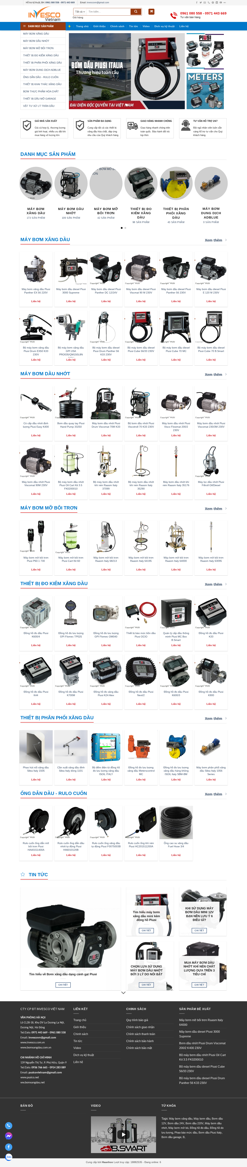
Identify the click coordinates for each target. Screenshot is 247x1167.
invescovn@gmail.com (98, 2)
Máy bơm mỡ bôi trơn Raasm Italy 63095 (211, 559)
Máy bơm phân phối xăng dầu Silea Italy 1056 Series (211, 771)
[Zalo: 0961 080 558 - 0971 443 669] (9, 1157)
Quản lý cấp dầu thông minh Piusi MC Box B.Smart (176, 636)
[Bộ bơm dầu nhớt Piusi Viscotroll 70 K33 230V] (141, 402)
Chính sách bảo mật (139, 1048)
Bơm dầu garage (171, 1137)
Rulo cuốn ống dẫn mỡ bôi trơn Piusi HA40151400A (36, 846)
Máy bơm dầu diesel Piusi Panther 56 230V (176, 291)
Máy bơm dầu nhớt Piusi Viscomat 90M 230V (36, 483)
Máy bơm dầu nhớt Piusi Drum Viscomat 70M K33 (106, 425)
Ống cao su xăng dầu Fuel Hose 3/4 (176, 845)
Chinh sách (117, 26)
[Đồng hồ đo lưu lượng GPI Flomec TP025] (71, 612)
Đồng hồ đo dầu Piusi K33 (211, 635)
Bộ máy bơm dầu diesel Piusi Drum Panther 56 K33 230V (106, 351)
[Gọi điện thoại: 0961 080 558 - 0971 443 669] (9, 1126)
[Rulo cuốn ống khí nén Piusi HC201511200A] (141, 822)
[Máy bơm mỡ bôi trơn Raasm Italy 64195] (141, 537)
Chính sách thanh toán (140, 1034)
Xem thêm (214, 240)
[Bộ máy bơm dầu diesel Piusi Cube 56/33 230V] (141, 327)
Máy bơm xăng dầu (180, 1118)
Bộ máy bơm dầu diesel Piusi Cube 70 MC (176, 349)
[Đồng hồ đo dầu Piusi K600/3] (176, 671)
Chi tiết (63, 985)
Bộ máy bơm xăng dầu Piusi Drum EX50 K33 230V (36, 351)
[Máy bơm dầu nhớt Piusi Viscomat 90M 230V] (36, 461)
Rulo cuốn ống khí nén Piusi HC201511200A (141, 845)
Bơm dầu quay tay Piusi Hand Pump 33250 (70, 425)
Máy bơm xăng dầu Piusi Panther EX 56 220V (36, 291)
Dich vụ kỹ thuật (164, 26)
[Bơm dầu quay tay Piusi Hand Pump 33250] (71, 402)
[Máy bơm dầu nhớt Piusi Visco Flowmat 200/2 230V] (176, 402)
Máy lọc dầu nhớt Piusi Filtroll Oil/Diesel (211, 483)
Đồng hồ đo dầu (199, 1127)
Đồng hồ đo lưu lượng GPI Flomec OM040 (106, 635)
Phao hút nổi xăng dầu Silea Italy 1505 (36, 769)
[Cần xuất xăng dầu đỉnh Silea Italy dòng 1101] (71, 746)
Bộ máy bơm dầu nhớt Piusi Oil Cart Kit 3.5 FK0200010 (71, 485)
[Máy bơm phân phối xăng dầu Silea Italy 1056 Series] (211, 746)
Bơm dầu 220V (194, 1123)
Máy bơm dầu (202, 1118)
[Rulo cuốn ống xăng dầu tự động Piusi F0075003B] (106, 822)
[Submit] (136, 11)
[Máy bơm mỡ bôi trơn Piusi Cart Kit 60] (71, 537)
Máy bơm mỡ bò (178, 1127)
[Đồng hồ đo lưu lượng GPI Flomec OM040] (106, 612)
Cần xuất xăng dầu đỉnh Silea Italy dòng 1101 (71, 769)
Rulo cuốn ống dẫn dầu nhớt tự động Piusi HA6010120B (71, 846)
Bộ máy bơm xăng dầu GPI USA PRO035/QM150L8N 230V (71, 352)
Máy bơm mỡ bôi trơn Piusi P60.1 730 (36, 559)
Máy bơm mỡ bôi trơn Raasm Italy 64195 (141, 559)
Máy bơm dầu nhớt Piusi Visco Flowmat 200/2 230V (176, 426)
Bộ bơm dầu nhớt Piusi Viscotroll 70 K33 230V (141, 425)
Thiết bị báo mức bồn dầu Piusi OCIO (141, 635)
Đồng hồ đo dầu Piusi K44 (36, 693)
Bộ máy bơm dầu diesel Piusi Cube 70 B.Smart (211, 349)
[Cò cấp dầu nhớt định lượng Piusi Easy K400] (36, 402)
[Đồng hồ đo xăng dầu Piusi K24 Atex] (106, 671)
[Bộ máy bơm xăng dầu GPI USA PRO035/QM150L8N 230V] (71, 327)
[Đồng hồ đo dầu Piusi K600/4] (36, 612)
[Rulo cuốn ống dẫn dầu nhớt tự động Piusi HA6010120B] (71, 822)
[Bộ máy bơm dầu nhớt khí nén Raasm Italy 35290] (141, 461)
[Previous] (20, 197)
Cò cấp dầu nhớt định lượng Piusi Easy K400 (36, 425)
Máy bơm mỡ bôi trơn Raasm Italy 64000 (176, 559)
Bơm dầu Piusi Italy (210, 1132)
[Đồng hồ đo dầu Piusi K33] (211, 612)
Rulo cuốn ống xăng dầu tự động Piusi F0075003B (106, 845)
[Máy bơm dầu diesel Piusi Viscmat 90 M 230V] (141, 268)
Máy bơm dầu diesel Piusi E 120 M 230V (211, 291)
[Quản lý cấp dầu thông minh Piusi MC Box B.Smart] (176, 612)
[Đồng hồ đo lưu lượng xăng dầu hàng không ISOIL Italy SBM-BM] (176, 746)
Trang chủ (82, 26)
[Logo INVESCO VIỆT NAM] (43, 13)
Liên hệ (184, 26)
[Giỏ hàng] (151, 12)
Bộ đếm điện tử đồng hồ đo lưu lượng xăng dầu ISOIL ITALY (106, 771)
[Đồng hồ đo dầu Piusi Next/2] (141, 671)
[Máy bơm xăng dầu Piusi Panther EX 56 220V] (36, 268)
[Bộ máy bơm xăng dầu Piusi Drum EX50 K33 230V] (36, 327)
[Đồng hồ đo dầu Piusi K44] (36, 671)
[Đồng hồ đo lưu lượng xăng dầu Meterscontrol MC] (141, 746)
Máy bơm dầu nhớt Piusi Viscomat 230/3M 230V (211, 425)
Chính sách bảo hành (140, 1041)
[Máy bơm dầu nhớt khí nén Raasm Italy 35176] (176, 461)
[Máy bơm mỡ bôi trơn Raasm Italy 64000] (176, 537)
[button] (123, 1134)
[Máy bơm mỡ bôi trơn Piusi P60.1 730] (36, 537)
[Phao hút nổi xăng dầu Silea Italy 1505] (36, 746)
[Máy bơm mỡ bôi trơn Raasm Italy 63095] (211, 537)
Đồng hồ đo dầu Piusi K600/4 (36, 635)
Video (146, 26)
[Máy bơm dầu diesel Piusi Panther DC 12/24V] (106, 268)
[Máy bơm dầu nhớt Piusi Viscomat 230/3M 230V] (211, 402)
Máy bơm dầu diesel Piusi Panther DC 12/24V (106, 291)
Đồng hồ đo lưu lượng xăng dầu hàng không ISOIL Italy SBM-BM (176, 771)
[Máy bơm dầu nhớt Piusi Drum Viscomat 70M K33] (106, 402)
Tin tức (133, 26)
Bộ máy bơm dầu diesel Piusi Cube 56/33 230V (141, 349)
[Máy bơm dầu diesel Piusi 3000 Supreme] (71, 268)
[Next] (226, 197)
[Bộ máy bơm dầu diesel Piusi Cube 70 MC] (176, 327)
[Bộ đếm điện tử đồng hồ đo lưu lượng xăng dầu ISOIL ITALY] (106, 746)
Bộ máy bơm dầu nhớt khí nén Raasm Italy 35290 (141, 485)
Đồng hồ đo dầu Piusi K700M (71, 693)
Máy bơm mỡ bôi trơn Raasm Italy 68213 (105, 559)
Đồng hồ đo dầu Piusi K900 (211, 693)
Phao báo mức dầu (185, 1132)
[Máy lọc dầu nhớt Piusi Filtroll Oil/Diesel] (211, 461)
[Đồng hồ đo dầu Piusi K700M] (71, 671)
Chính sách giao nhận (140, 1027)
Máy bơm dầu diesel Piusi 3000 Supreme (71, 291)
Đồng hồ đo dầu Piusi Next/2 (141, 693)
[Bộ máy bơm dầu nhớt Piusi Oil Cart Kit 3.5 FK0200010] (71, 461)
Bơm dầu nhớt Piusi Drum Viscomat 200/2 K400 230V (202, 1046)
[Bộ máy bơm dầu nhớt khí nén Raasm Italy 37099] (106, 461)
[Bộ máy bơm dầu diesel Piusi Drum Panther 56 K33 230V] (106, 327)
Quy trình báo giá (137, 1020)
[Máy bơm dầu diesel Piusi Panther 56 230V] (176, 268)
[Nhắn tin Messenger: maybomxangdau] (9, 1136)
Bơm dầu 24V (176, 1123)
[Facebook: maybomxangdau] (9, 1147)
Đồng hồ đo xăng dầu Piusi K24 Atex (106, 693)
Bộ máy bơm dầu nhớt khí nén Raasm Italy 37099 (106, 485)
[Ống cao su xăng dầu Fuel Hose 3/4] (176, 822)
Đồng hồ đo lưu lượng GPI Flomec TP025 (71, 635)
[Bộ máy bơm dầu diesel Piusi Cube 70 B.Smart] (211, 327)
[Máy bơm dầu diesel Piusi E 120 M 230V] (211, 268)
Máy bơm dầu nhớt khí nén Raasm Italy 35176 (176, 483)
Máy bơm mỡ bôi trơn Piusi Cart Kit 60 (70, 559)
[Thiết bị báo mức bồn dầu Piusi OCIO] (141, 612)
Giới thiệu (99, 26)
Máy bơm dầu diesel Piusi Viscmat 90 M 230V (141, 291)
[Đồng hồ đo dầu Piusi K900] (211, 671)
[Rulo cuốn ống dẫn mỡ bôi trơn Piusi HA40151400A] (36, 822)
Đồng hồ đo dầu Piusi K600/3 (176, 693)
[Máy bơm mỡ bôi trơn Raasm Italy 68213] (106, 537)
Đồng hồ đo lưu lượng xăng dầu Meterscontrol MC (141, 771)
